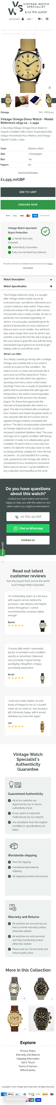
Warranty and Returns (28, 1054)
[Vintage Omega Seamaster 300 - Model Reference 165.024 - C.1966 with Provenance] (41, 1000)
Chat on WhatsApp (31, 528)
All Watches (15, 30)
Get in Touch (28, 1062)
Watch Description (14, 279)
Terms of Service (28, 1066)
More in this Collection (28, 970)
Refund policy (28, 1070)
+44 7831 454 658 (30, 516)
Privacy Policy (28, 1050)
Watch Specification (15, 286)
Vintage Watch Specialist (26, 1087)
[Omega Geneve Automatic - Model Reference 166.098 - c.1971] (14, 1000)
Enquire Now (28, 204)
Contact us (28, 540)
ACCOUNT (14, 19)
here (30, 952)
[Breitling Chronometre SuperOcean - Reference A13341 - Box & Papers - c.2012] (41, 1030)
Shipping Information (28, 1058)
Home (4, 30)
